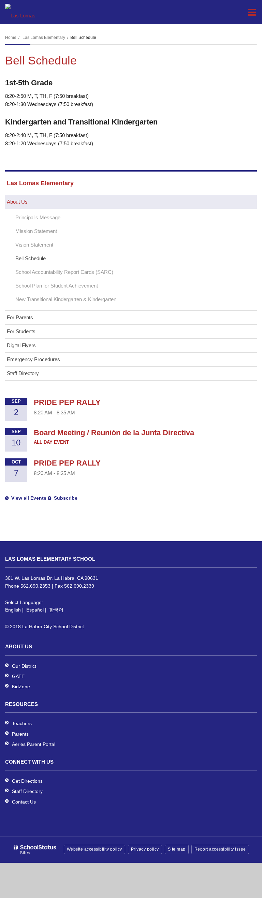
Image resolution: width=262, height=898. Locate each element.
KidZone (21, 686)
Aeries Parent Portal (33, 744)
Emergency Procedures (33, 359)
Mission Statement (36, 231)
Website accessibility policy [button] (94, 849)
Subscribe (65, 498)
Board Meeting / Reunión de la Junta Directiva (114, 432)
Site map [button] (177, 849)
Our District (24, 666)
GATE (18, 676)
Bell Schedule (30, 258)
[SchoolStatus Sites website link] (35, 850)
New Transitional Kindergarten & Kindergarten (65, 299)
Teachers (22, 723)
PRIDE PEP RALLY (67, 402)
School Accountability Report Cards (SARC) (64, 272)
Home (10, 37)
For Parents (20, 317)
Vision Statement (34, 245)
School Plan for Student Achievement (56, 286)
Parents (20, 734)
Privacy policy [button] (145, 849)
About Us (17, 202)
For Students (21, 331)
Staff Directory (23, 373)
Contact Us (24, 802)
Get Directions (27, 781)
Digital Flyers (21, 345)
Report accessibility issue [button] (220, 849)
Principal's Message (37, 217)
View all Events (28, 498)
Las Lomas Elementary (44, 37)
